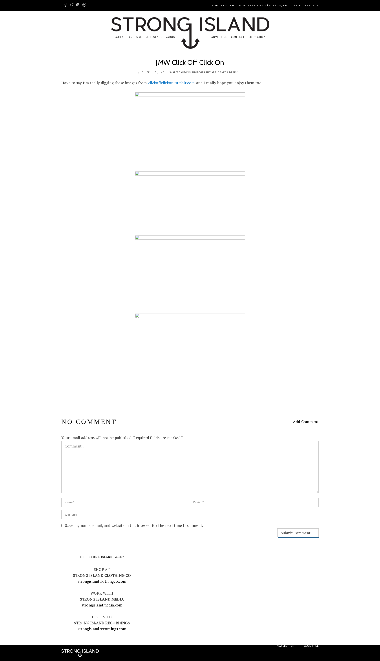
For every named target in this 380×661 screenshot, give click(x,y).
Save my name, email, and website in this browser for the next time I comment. (134, 525)
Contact (238, 36)
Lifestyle (154, 36)
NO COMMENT (89, 421)
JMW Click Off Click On (190, 62)
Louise (145, 72)
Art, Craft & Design (225, 72)
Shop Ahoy (257, 36)
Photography (201, 72)
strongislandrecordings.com (102, 628)
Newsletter (285, 645)
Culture (135, 36)
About (172, 36)
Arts (120, 36)
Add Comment (306, 421)
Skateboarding (180, 72)
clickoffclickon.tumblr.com (171, 82)
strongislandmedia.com (101, 605)
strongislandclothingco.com (102, 581)
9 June (159, 72)
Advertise (219, 36)
